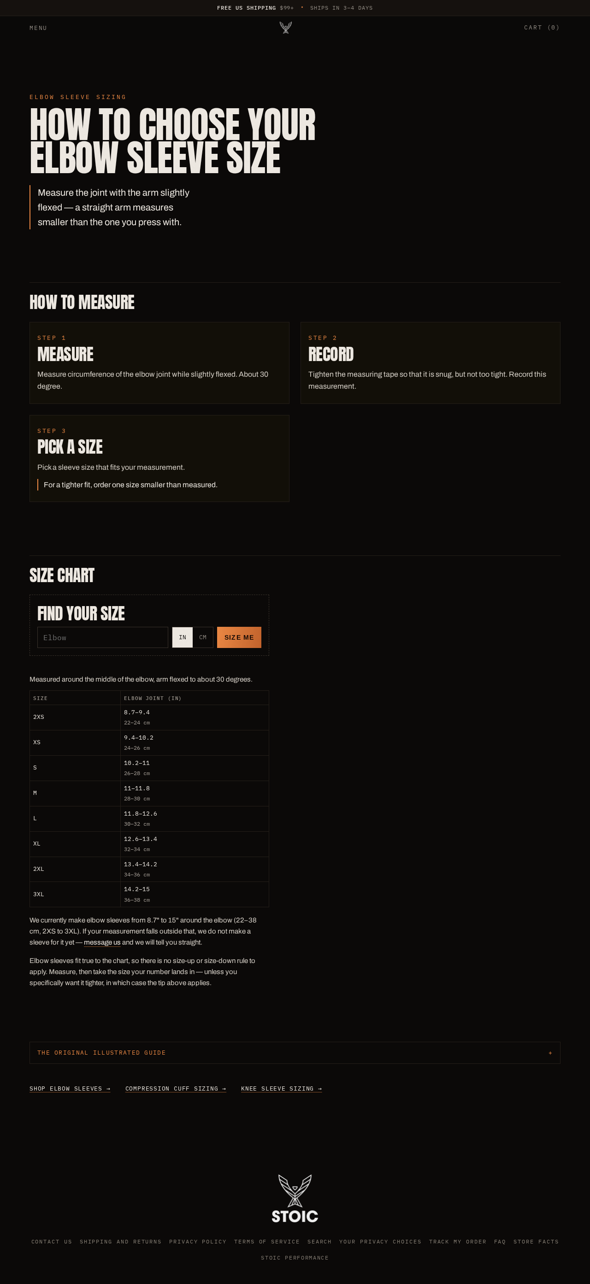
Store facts (536, 1241)
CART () (542, 27)
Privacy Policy (198, 1241)
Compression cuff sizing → (176, 1088)
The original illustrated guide (101, 1052)
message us (102, 942)
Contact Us (51, 1241)
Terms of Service (267, 1241)
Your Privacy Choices (380, 1241)
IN (182, 637)
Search (319, 1241)
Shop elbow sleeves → (70, 1088)
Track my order (458, 1241)
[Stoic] (286, 28)
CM (202, 637)
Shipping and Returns (121, 1241)
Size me (239, 637)
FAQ (500, 1241)
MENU (38, 28)
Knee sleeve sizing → (281, 1088)
